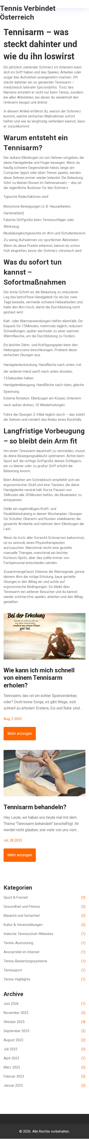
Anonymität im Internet (44, 952)
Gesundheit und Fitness (44, 906)
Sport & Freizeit (44, 897)
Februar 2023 (44, 1076)
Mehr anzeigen (19, 733)
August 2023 (44, 1040)
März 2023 (44, 1067)
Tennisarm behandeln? (35, 807)
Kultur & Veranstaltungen (44, 925)
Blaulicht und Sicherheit (44, 915)
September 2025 (44, 1031)
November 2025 (44, 1013)
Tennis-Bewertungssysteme (44, 961)
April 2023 (44, 1058)
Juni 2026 (44, 1004)
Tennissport (44, 970)
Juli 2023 (44, 1049)
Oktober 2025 (44, 1022)
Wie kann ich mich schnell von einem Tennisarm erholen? (39, 678)
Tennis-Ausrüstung (44, 943)
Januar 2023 (44, 1085)
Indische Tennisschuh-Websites (44, 934)
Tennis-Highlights (44, 979)
